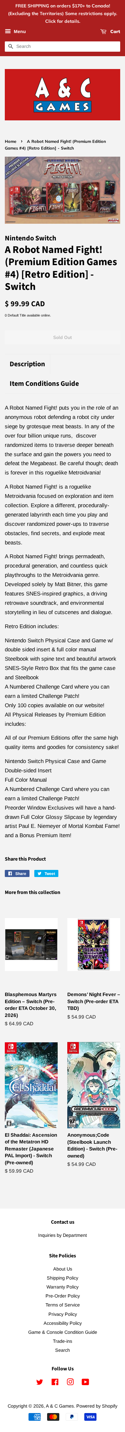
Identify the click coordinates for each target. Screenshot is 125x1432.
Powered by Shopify (96, 1406)
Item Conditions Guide (44, 384)
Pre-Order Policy (63, 1295)
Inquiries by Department (62, 1235)
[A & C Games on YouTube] (85, 1383)
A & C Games (60, 1406)
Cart (114, 32)
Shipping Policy (62, 1277)
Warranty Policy (62, 1286)
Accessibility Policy (63, 1323)
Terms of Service (63, 1304)
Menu (19, 31)
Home (10, 141)
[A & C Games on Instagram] (70, 1383)
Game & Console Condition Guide (62, 1332)
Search (62, 1350)
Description (27, 364)
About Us (62, 1268)
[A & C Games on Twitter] (39, 1383)
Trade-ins (62, 1341)
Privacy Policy (62, 1314)
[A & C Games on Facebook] (55, 1383)
